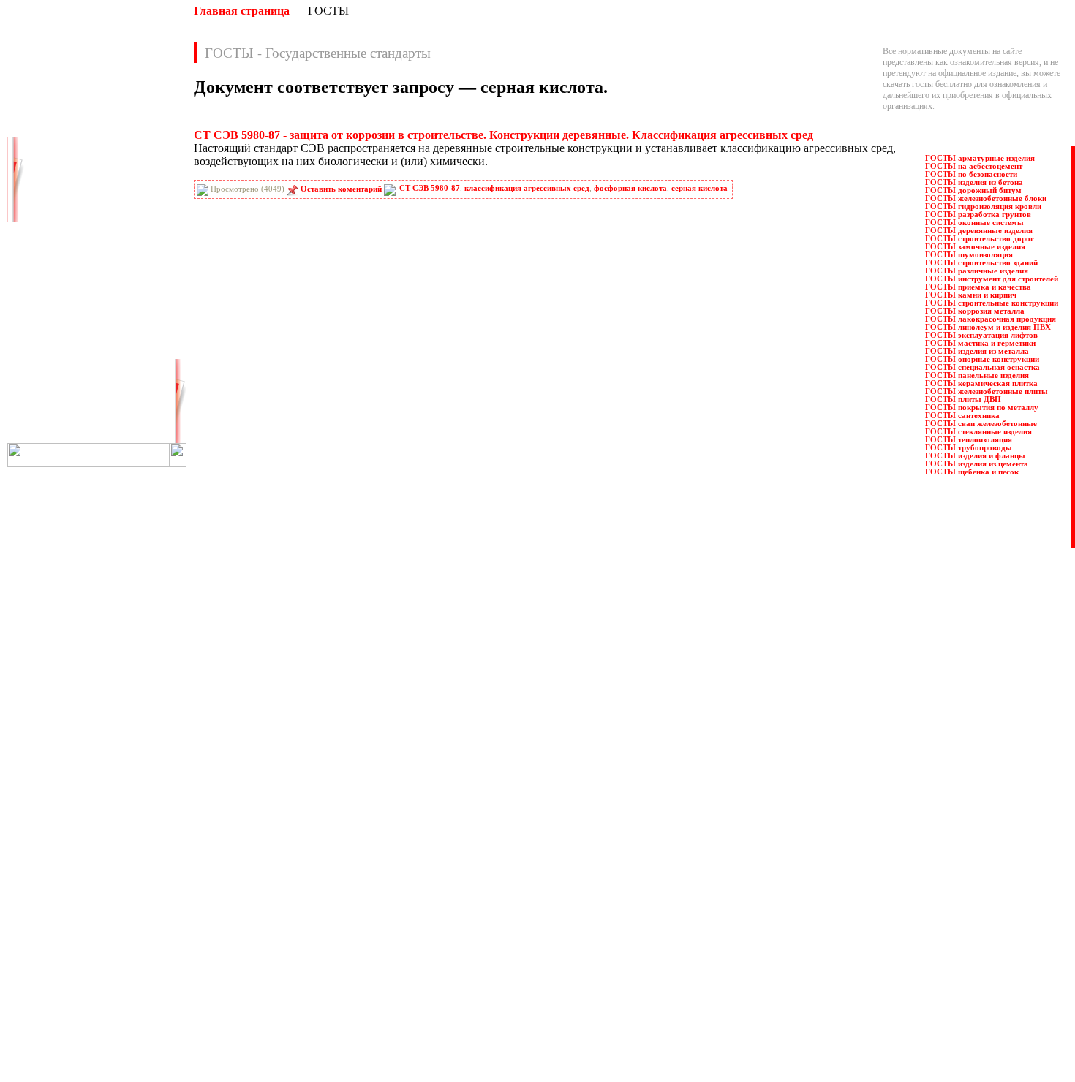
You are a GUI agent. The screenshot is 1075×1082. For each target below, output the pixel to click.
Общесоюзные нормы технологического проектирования (302, 1006)
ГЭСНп (132, 210)
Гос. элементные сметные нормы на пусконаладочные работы (310, 918)
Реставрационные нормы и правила (547, 874)
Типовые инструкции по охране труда (551, 962)
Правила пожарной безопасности (543, 841)
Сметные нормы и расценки (533, 940)
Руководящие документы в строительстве (559, 863)
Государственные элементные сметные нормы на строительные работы (327, 896)
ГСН (41, 194)
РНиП (44, 338)
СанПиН (49, 354)
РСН (127, 338)
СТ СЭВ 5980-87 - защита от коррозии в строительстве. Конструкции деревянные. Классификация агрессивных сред (503, 135)
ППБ (127, 306)
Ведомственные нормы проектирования (271, 841)
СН (39, 371)
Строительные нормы (522, 918)
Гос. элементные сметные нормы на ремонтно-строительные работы (322, 929)
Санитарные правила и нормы (537, 896)
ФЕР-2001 (50, 419)
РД (38, 322)
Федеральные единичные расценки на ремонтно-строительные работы (609, 1017)
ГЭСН (129, 194)
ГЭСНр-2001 (55, 226)
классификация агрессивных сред (526, 188)
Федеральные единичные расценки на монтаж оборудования (592, 995)
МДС (42, 242)
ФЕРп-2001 (52, 435)
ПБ (124, 290)
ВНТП (44, 161)
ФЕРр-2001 (137, 435)
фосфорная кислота (630, 188)
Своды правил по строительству (541, 951)
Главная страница (242, 10)
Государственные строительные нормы (268, 885)
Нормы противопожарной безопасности (271, 973)
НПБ (42, 258)
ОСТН (45, 290)
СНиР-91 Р (52, 387)
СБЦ (127, 354)
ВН (39, 145)
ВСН (127, 161)
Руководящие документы (529, 852)
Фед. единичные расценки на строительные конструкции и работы (602, 984)
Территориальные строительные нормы (554, 973)
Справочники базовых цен (531, 907)
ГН (39, 178)
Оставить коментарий (341, 189)
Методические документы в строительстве (276, 951)
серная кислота (699, 188)
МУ (125, 242)
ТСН (127, 403)
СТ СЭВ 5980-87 (429, 188)
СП (124, 387)
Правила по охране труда (528, 830)
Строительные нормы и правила (541, 929)
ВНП (127, 145)
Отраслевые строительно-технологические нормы (289, 1017)
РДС (126, 322)
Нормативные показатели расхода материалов (282, 984)
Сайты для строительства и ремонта (261, 1038)
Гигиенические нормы (238, 874)
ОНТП (130, 274)
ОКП (42, 274)
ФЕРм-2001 (138, 419)
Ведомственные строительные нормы (266, 863)
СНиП (130, 371)
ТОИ (42, 403)
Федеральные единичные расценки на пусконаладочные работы (597, 1006)
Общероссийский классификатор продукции (279, 995)
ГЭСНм (47, 210)
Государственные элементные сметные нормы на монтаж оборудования (328, 907)
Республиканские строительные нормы (554, 885)
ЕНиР (129, 226)
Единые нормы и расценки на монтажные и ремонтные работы (312, 940)
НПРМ (131, 258)
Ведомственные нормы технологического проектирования (305, 852)
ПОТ (42, 306)
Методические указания (242, 962)
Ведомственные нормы (240, 830)
